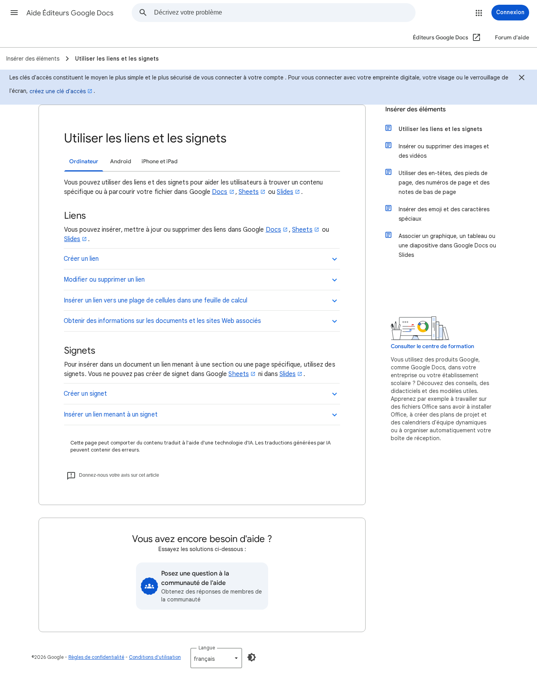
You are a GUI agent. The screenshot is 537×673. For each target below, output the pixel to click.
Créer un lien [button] (81, 259)
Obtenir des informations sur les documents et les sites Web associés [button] (162, 321)
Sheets (249, 192)
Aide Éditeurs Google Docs (70, 13)
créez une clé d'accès (57, 91)
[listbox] (216, 658)
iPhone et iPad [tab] (160, 161)
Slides (285, 192)
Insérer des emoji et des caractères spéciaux (444, 214)
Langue (207, 648)
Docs (219, 192)
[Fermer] (521, 78)
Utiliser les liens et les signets (440, 129)
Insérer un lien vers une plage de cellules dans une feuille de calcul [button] (156, 300)
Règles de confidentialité (96, 657)
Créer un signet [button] (85, 394)
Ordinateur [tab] (83, 161)
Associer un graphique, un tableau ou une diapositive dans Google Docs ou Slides (447, 245)
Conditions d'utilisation (155, 657)
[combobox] (284, 13)
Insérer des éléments (415, 109)
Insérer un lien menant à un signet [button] (111, 415)
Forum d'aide (512, 37)
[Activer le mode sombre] (251, 657)
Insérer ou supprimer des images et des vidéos (444, 151)
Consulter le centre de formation (432, 346)
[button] (14, 12)
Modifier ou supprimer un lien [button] (104, 280)
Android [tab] (120, 161)
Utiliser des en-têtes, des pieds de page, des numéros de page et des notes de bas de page (444, 182)
